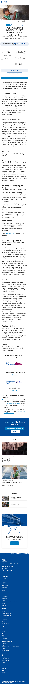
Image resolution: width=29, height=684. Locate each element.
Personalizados (5, 587)
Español (24, 43)
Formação (5, 576)
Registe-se (14, 543)
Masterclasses (5, 585)
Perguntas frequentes (6, 645)
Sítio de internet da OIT (7, 664)
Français (20, 43)
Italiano (3, 677)
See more (14, 375)
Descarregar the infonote (14, 73)
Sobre (3, 626)
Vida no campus (5, 658)
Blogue (3, 662)
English (16, 43)
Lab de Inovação (5, 623)
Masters (4, 590)
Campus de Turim (5, 650)
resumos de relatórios (6, 615)
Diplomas (4, 584)
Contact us (4, 643)
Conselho (4, 629)
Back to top (27, 683)
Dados (3, 600)
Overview (4, 595)
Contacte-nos (14, 70)
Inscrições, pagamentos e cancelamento (10, 646)
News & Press (5, 617)
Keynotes (4, 605)
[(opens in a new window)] (3, 570)
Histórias (4, 611)
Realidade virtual (5, 660)
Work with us (4, 638)
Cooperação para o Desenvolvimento (9, 602)
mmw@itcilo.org (10, 233)
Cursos (3, 580)
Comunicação (5, 596)
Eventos (3, 603)
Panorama (4, 578)
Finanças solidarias (17, 25)
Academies (4, 582)
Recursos (4, 608)
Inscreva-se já (14, 77)
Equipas (3, 633)
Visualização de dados (6, 613)
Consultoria (4, 598)
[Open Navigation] (26, 2)
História (3, 631)
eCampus (4, 620)
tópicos (3, 635)
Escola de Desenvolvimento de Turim (9, 652)
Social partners (5, 637)
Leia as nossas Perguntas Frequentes (14, 428)
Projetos (4, 593)
